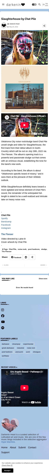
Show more (43, 279)
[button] (34, 4)
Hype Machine (8, 442)
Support (5, 452)
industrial (20, 348)
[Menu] (3, 4)
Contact (32, 447)
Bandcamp (6, 221)
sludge (44, 249)
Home (4, 447)
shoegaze (36, 352)
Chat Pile (12, 249)
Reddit (26, 257)
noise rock (22, 249)
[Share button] (32, 257)
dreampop (16, 344)
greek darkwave (8, 348)
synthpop (5, 356)
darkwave (5, 344)
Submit (22, 447)
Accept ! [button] (7, 470)
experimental (28, 344)
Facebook (6, 225)
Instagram (6, 228)
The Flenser (7, 234)
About (13, 447)
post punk (19, 352)
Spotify (4, 218)
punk (28, 352)
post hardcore (33, 249)
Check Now (6, 465)
